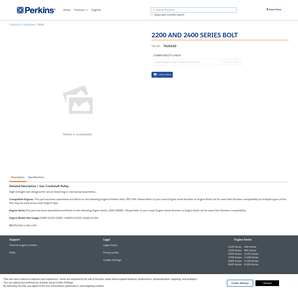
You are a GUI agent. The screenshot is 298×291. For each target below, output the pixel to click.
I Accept (267, 283)
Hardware (29, 24)
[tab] (17, 178)
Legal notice (110, 245)
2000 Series (235, 261)
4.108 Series (251, 257)
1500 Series (235, 253)
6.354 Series (251, 264)
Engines (96, 9)
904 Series (250, 250)
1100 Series (235, 246)
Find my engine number (23, 245)
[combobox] (192, 10)
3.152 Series (251, 253)
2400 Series (235, 264)
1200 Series (235, 250)
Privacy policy (111, 252)
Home (66, 9)
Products (79, 9)
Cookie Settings (240, 283)
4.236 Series (251, 261)
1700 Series (235, 257)
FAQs (12, 252)
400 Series (250, 246)
